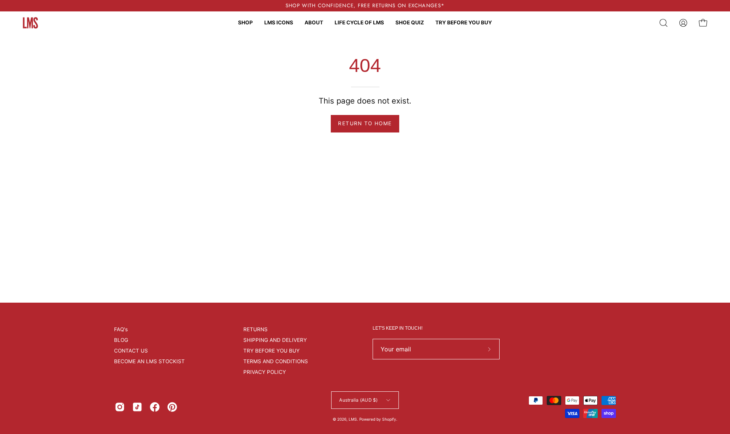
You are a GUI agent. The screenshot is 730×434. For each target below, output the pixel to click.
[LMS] (30, 23)
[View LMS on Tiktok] (137, 407)
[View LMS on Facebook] (154, 407)
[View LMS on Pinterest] (172, 407)
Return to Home (365, 123)
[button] (663, 23)
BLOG (121, 340)
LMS (353, 419)
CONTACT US (131, 351)
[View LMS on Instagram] (119, 407)
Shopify (389, 419)
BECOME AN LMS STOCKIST (149, 361)
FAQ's (121, 329)
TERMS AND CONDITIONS (275, 361)
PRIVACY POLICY (264, 372)
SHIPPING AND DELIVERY (275, 340)
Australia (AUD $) (358, 400)
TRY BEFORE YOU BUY (271, 351)
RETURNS (255, 329)
